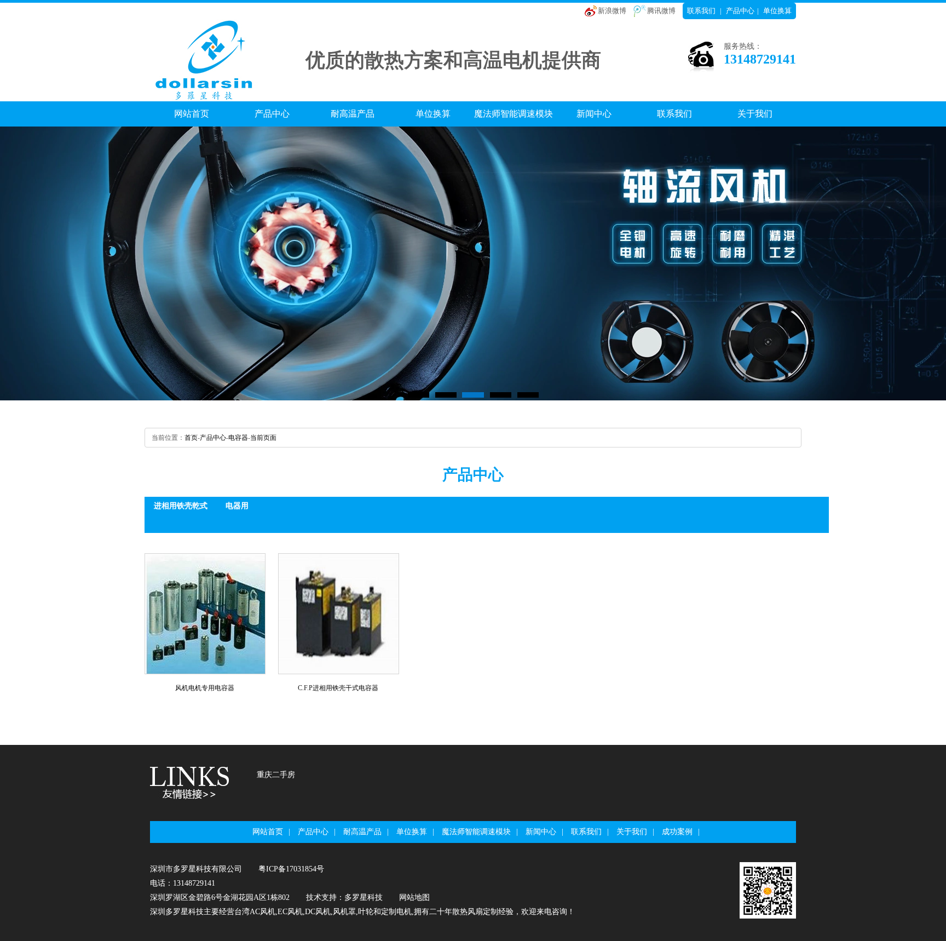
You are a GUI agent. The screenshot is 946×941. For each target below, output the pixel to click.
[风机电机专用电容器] (205, 614)
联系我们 (701, 11)
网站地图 (414, 897)
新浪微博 (612, 11)
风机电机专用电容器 (204, 688)
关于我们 (754, 113)
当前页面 (263, 437)
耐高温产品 (352, 113)
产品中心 (740, 11)
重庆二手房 (276, 775)
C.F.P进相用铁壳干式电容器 (338, 688)
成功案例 (677, 832)
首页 (191, 437)
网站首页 (191, 113)
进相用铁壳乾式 (180, 506)
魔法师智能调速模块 (513, 113)
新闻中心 (594, 113)
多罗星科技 (363, 897)
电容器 (238, 437)
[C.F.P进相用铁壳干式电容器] (339, 614)
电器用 (237, 506)
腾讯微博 (661, 11)
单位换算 (777, 11)
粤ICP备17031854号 (291, 869)
